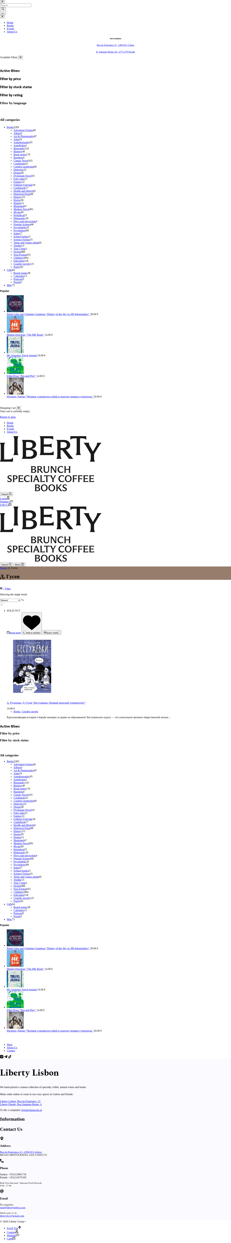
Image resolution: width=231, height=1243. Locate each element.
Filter (8, 588)
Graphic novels (30, 711)
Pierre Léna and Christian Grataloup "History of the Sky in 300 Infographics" (48, 948)
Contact (11, 1050)
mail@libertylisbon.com (12, 1207)
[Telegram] (6, 1057)
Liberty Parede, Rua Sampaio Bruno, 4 (21, 1104)
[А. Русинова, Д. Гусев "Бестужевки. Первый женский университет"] (32, 697)
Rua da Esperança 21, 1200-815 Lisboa (21, 1152)
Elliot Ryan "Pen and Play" (22, 1010)
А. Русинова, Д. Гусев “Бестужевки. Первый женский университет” (46, 702)
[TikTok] (9, 1057)
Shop (9, 1044)
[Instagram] (2, 1057)
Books (10, 425)
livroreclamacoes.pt (31, 1110)
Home (10, 422)
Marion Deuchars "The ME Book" (26, 969)
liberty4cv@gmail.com (12, 1215)
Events (10, 428)
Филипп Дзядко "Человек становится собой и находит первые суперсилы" (50, 1030)
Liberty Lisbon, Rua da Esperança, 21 (20, 1101)
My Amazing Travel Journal (22, 989)
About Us (12, 431)
